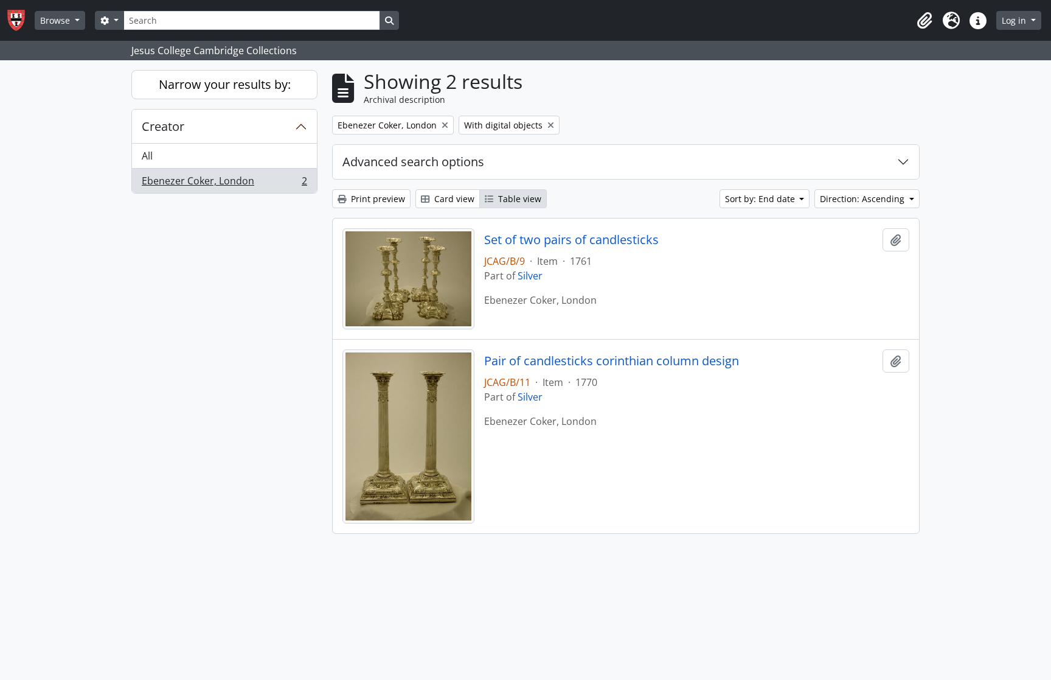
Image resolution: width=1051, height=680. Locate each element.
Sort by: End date (761, 199)
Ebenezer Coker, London (224, 183)
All (147, 156)
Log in (1015, 20)
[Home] (21, 20)
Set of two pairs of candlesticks (571, 240)
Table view (518, 199)
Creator (163, 126)
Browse (56, 20)
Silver (530, 275)
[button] (924, 20)
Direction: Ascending (863, 199)
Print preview (377, 199)
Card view (453, 199)
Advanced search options (413, 161)
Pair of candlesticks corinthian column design (611, 361)
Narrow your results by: (225, 84)
